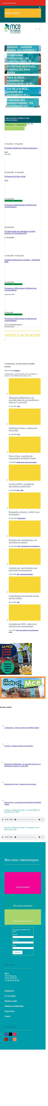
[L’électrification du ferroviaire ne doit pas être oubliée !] (25, 592)
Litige (22, 490)
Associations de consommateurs (30, 546)
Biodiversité (20, 462)
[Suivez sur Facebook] (7, 20)
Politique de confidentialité (14, 1006)
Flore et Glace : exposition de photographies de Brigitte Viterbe (22, 457)
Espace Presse (10, 1011)
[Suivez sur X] (9, 20)
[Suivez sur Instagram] (15, 20)
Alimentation (22, 518)
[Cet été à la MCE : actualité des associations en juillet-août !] (25, 480)
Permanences (9, 991)
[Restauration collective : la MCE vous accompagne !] (25, 508)
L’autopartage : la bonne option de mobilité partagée (21, 728)
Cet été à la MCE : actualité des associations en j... (18, 91)
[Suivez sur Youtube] (12, 20)
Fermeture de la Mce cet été (15, 176)
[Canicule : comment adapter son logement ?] (20, 744)
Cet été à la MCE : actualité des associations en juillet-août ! (21, 485)
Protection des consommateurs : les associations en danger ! (23, 541)
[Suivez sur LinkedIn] (18, 20)
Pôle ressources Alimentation (22, 905)
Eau (18, 434)
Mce (18, 406)
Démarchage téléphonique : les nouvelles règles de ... (20, 58)
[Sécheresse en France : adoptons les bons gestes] (25, 424)
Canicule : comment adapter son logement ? (21, 48)
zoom (10, 632)
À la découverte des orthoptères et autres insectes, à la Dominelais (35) (20, 232)
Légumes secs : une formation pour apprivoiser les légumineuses (23, 569)
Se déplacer (16, 370)
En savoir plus (9, 326)
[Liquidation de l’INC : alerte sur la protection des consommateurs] (25, 620)
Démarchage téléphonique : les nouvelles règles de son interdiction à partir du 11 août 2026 (24, 400)
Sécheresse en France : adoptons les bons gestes (21, 69)
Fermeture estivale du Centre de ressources (21, 148)
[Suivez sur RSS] (20, 20)
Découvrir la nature (31, 462)
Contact (7, 1016)
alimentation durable (26, 574)
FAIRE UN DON (12, 13)
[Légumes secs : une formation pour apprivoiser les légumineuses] (25, 564)
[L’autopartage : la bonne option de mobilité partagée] (20, 359)
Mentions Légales (11, 1001)
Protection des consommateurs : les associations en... (20, 102)
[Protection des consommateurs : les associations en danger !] (25, 536)
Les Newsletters (10, 996)
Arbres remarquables (23, 887)
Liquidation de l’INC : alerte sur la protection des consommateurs (23, 625)
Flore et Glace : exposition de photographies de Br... (21, 80)
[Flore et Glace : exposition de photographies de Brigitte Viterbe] (25, 452)
